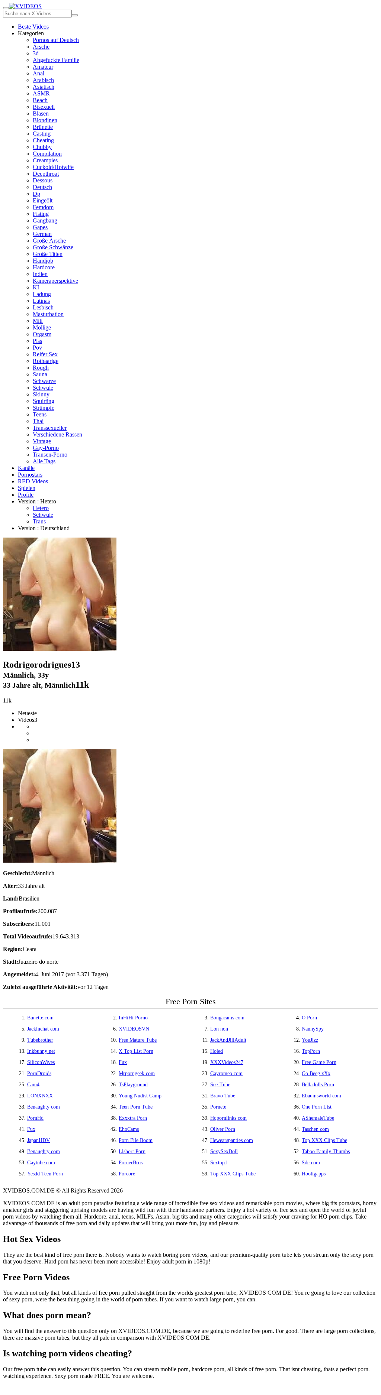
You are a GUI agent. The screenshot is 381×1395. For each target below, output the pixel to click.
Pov (37, 347)
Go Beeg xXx (316, 1073)
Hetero (41, 508)
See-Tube (220, 1084)
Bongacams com (227, 1018)
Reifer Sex (45, 354)
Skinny (41, 394)
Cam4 (33, 1084)
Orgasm (42, 334)
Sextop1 (218, 1162)
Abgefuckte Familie (56, 60)
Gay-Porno (46, 448)
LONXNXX (40, 1096)
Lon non (219, 1029)
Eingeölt (42, 200)
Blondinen (45, 120)
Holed (216, 1051)
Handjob (43, 260)
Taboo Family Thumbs (326, 1151)
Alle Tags (44, 461)
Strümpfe (43, 408)
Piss (37, 341)
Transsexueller (50, 428)
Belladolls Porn (318, 1084)
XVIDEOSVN (134, 1029)
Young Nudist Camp (140, 1096)
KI (36, 287)
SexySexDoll (224, 1151)
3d (36, 53)
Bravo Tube (222, 1096)
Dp (36, 194)
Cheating (43, 140)
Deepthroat (46, 174)
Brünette (43, 127)
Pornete (218, 1107)
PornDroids (39, 1073)
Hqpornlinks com (228, 1118)
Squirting (43, 401)
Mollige (42, 327)
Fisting (41, 214)
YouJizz (310, 1040)
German (42, 234)
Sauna (40, 374)
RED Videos (33, 481)
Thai (38, 421)
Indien (40, 274)
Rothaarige (45, 361)
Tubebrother (40, 1040)
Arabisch (43, 80)
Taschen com (315, 1129)
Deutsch (42, 187)
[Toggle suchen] (6, 8)
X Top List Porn (136, 1051)
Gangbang (45, 220)
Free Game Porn (319, 1062)
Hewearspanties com (231, 1140)
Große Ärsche (49, 240)
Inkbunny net (41, 1051)
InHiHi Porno (133, 1018)
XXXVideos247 (226, 1062)
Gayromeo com (226, 1073)
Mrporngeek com (137, 1073)
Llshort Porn (132, 1151)
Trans (39, 521)
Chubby (42, 147)
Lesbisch (43, 307)
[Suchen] (75, 15)
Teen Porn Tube (136, 1107)
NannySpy (313, 1029)
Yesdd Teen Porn (45, 1174)
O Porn (309, 1018)
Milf (38, 321)
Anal (38, 73)
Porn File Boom (136, 1140)
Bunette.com (40, 1018)
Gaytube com (41, 1162)
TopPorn (311, 1051)
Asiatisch (43, 87)
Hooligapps (314, 1174)
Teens (40, 414)
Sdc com (311, 1162)
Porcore (127, 1174)
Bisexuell (44, 107)
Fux (123, 1062)
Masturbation (48, 314)
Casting (42, 133)
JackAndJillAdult (228, 1040)
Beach (40, 100)
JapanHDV (38, 1140)
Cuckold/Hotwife (53, 167)
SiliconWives (41, 1062)
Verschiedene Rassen (57, 434)
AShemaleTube (318, 1118)
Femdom (43, 207)
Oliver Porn (222, 1129)
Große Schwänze (53, 247)
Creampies (45, 160)
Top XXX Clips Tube (324, 1140)
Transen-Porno (50, 454)
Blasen (41, 113)
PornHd (35, 1118)
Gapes (40, 227)
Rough (41, 367)
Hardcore (44, 267)
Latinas (41, 301)
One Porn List (317, 1107)
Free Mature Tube (138, 1040)
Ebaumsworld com (321, 1096)
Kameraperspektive (55, 281)
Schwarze (44, 381)
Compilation (47, 153)
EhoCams (129, 1129)
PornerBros (131, 1162)
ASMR (41, 93)
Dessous (42, 180)
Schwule (43, 388)
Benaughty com (43, 1107)
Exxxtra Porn (133, 1118)
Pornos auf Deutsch (56, 40)
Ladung (42, 294)
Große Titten (48, 254)
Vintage (42, 441)
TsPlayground (133, 1084)
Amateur (43, 67)
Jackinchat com (43, 1029)
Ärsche (41, 46)
